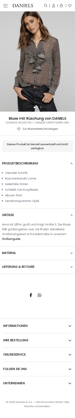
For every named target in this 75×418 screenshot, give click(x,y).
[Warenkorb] (62, 5)
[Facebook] (31, 295)
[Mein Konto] (54, 5)
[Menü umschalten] (5, 5)
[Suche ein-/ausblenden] (46, 5)
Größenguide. (11, 239)
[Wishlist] (69, 5)
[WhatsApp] (40, 295)
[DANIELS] (22, 5)
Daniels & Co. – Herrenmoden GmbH (39, 402)
